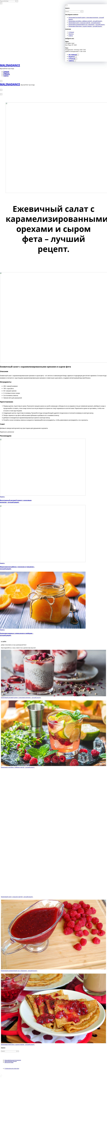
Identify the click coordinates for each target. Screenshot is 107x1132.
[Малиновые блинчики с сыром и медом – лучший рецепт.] (53, 1009)
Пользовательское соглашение (13, 1060)
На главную (73, 55)
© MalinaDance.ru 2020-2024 (12, 1068)
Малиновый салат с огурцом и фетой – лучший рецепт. (85, 23)
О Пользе (71, 32)
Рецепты (71, 34)
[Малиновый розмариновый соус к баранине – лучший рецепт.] (53, 935)
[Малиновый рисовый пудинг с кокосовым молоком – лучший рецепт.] (53, 673)
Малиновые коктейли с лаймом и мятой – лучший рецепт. (85, 21)
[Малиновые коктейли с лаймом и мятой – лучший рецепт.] (53, 733)
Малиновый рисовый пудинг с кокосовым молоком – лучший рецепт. (21, 697)
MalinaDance (10, 65)
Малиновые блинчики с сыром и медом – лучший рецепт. (85, 26)
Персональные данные (11, 1061)
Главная (6, 71)
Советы (71, 35)
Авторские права (9, 1062)
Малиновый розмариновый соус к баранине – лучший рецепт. (87, 24)
